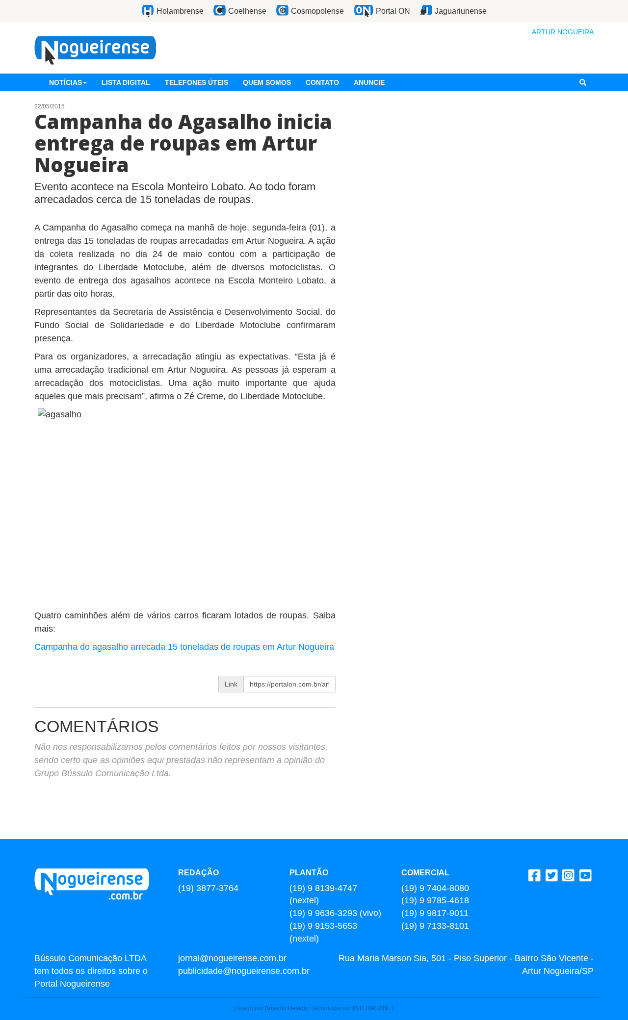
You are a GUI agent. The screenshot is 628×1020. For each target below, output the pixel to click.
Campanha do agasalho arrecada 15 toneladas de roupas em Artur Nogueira (184, 647)
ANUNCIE (369, 82)
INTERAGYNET (373, 1008)
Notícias (65, 82)
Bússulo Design (286, 1008)
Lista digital (126, 82)
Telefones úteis (196, 82)
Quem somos (267, 82)
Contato (322, 82)
